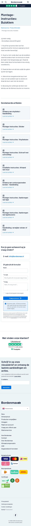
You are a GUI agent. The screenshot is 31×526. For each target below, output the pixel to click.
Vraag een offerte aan (8, 427)
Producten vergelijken (8, 419)
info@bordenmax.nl (16, 256)
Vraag (5, 282)
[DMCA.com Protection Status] (5, 486)
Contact (4, 438)
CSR (2, 446)
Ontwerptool (5, 417)
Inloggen (4, 422)
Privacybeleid (5, 501)
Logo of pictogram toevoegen (15, 293)
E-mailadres (4, 379)
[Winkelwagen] (28, 2)
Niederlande (9, 408)
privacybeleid (14, 317)
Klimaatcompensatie (8, 443)
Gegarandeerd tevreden (9, 449)
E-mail (5, 274)
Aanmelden (6, 387)
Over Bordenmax (7, 441)
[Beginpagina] (15, 402)
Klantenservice (5, 28)
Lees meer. (17, 376)
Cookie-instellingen (6, 507)
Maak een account (7, 425)
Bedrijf (3, 509)
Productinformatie (15, 28)
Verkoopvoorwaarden (7, 504)
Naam (5, 267)
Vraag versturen (14, 298)
